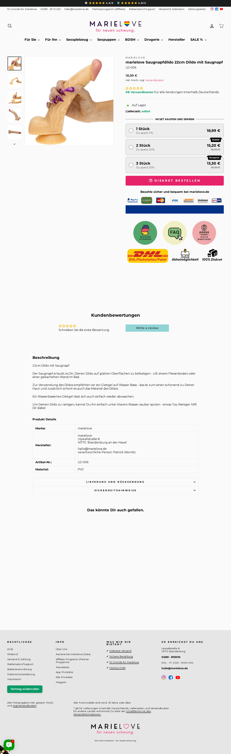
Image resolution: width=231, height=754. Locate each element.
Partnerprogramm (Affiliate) (108, 9)
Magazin (61, 682)
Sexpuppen (107, 40)
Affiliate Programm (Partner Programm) (72, 661)
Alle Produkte (64, 677)
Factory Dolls (117, 667)
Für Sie (31, 40)
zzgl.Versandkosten (24, 705)
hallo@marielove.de (76, 9)
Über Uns (61, 649)
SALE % (197, 40)
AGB (10, 649)
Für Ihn (51, 40)
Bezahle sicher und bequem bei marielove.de (174, 192)
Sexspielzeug (77, 40)
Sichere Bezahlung (121, 656)
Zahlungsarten (197, 9)
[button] (134, 88)
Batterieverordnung (19, 669)
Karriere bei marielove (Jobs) (73, 654)
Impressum (14, 679)
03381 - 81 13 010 (50, 9)
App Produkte (64, 672)
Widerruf (12, 654)
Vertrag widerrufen (24, 689)
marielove (135, 57)
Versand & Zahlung (18, 659)
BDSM (130, 40)
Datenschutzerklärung (21, 674)
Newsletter (62, 667)
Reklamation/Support (142, 9)
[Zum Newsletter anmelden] (16, 737)
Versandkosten (154, 80)
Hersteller (176, 40)
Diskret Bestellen (33, 607)
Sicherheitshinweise (115, 490)
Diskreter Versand (120, 650)
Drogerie (152, 40)
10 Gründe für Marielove (22, 9)
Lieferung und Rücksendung (115, 482)
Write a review (147, 328)
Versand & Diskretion (171, 9)
